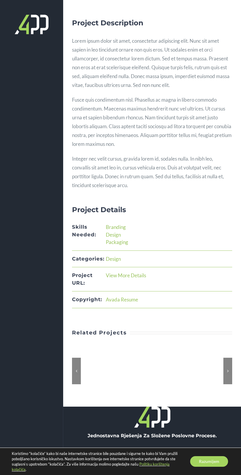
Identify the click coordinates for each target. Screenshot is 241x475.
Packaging (117, 242)
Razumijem (209, 461)
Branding (116, 227)
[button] (76, 371)
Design (113, 235)
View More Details (126, 275)
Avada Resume (122, 299)
